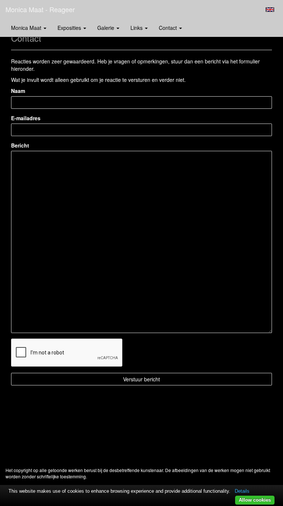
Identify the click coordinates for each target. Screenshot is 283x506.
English (270, 9)
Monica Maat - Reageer (40, 9)
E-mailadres (26, 118)
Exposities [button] (70, 27)
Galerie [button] (106, 27)
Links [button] (137, 27)
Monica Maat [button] (27, 27)
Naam (18, 90)
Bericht (20, 145)
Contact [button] (168, 27)
